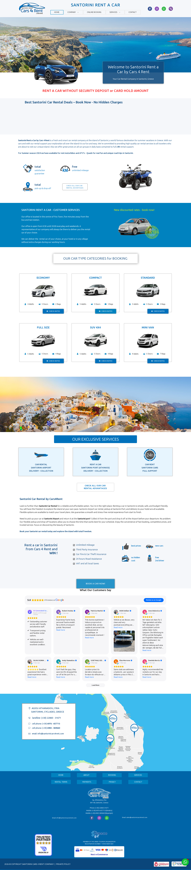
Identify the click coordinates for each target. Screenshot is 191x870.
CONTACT (138, 782)
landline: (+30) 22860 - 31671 (46, 718)
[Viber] (171, 9)
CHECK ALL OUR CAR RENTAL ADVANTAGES (95, 487)
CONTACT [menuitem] (133, 12)
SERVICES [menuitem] (113, 12)
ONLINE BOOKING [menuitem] (94, 12)
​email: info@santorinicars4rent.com (48, 733)
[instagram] (157, 9)
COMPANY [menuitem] (71, 12)
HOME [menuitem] (56, 12)
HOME (60, 775)
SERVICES (138, 775)
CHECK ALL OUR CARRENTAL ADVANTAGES (74, 187)
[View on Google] (58, 612)
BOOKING (112, 775)
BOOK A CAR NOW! (95, 578)
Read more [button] (60, 630)
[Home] (32, 8)
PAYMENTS (86, 782)
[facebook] (150, 9)
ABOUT (86, 775)
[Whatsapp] (164, 9)
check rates (54, 311)
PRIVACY (112, 782)
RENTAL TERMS (61, 782)
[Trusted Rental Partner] (43, 855)
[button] (185, 862)
